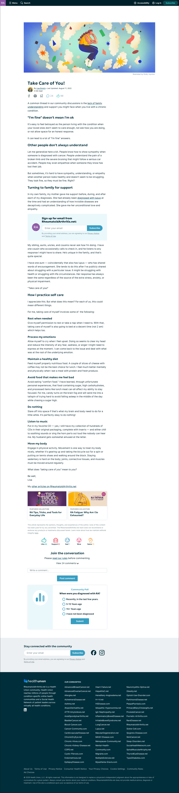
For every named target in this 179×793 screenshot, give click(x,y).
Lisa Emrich (41, 88)
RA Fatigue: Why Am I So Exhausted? (84, 514)
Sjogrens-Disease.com (137, 733)
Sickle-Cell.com (134, 728)
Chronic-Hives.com (73, 741)
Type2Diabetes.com (136, 758)
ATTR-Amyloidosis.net (75, 712)
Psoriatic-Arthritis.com (137, 716)
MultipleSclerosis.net (104, 758)
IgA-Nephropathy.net (105, 712)
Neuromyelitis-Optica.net (138, 687)
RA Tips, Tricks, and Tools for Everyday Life (46, 514)
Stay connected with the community (48, 646)
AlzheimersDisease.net (75, 699)
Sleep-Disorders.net (136, 741)
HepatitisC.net (102, 691)
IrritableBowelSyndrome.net (108, 720)
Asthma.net (70, 703)
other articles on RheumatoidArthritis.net (54, 486)
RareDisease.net (134, 720)
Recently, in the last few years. (82, 599)
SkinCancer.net (133, 737)
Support (55, 541)
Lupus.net (99, 728)
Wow (77, 541)
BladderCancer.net (73, 720)
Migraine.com (101, 753)
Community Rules (135, 769)
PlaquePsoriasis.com (136, 703)
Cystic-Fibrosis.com (74, 753)
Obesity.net (132, 691)
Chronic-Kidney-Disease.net (77, 745)
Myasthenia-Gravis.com (106, 762)
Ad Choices (29, 772)
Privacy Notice (93, 233)
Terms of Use (50, 236)
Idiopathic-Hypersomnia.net (108, 708)
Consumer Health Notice (75, 769)
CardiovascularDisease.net (77, 733)
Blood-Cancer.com (73, 724)
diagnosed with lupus (89, 198)
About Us (28, 769)
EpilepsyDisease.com (74, 762)
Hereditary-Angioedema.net (108, 695)
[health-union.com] (35, 681)
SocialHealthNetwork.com (139, 745)
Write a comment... (39, 570)
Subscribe (170, 3)
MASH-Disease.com (104, 737)
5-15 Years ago (74, 604)
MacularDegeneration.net (107, 733)
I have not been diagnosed (80, 614)
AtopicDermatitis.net (74, 708)
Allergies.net (70, 695)
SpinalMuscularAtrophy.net (139, 749)
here (36, 533)
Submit (80, 621)
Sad (66, 541)
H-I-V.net (99, 699)
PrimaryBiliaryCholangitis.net (140, 708)
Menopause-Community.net (108, 741)
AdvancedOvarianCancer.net (78, 691)
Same (90, 541)
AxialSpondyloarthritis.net (76, 716)
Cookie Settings (117, 769)
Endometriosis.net (73, 758)
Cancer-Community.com (76, 728)
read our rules (59, 558)
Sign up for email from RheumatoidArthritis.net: (59, 220)
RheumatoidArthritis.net (137, 724)
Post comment (67, 578)
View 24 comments (66, 563)
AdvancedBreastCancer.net (77, 687)
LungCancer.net (102, 724)
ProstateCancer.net (135, 712)
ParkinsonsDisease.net (137, 699)
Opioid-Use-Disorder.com (138, 695)
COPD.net (69, 749)
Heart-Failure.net (103, 687)
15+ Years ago (73, 609)
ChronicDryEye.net (73, 737)
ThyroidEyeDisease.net (137, 753)
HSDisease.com (102, 703)
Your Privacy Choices (98, 769)
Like (43, 541)
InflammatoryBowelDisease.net (109, 716)
